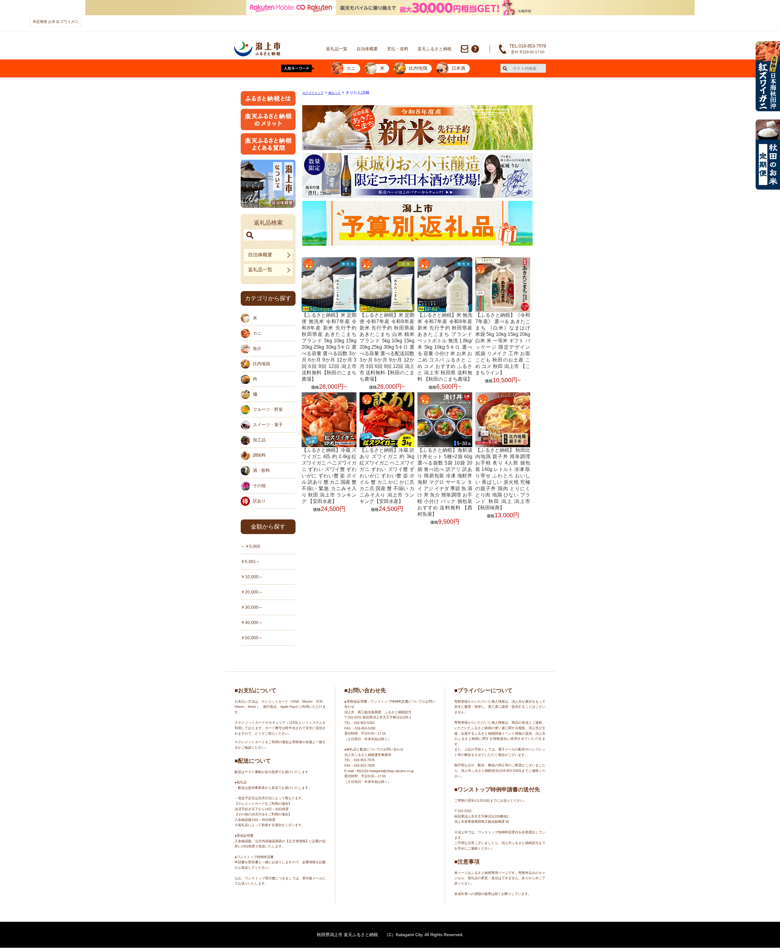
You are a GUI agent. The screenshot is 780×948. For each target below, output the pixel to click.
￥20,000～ (252, 592)
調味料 (259, 455)
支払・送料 (397, 48)
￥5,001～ (250, 561)
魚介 (257, 348)
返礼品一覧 (336, 48)
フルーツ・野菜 (268, 409)
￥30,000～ (252, 607)
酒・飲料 (261, 470)
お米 (51, 22)
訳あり (259, 500)
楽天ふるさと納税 (434, 48)
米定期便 (40, 22)
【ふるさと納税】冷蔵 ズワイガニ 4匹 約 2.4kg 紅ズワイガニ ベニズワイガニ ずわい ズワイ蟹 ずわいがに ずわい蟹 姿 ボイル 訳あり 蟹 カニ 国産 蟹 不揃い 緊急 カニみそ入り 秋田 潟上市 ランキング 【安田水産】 (329, 475)
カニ (351, 68)
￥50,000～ (252, 637)
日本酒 (458, 68)
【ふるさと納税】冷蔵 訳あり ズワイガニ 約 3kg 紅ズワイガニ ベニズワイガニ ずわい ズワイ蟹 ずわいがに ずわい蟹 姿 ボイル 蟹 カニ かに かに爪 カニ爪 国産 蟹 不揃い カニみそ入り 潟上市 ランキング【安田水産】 (387, 475)
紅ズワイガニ (67, 22)
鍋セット (334, 92)
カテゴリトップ (313, 92)
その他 (259, 485)
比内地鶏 (418, 68)
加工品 (259, 439)
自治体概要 (367, 48)
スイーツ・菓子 (268, 424)
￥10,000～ (252, 576)
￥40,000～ (252, 622)
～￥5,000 (250, 546)
